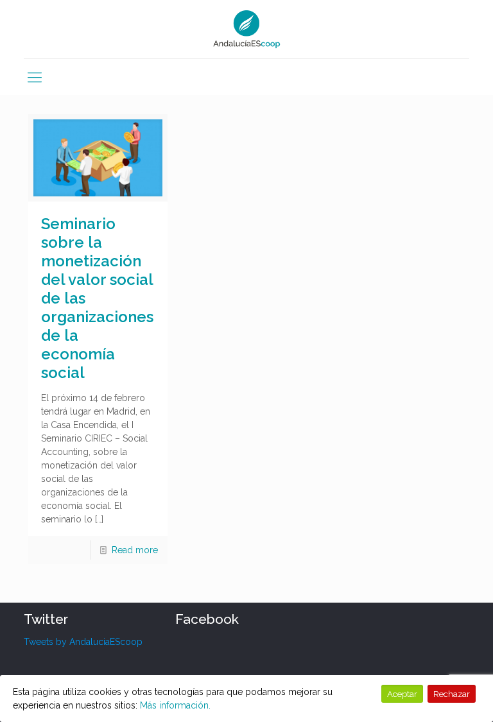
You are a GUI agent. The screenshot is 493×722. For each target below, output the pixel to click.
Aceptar (402, 694)
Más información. (175, 705)
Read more (135, 550)
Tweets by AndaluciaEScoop (83, 642)
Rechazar (451, 694)
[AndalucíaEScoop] (246, 29)
